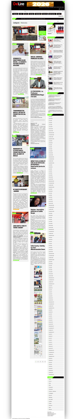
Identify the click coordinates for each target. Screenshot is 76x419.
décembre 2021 (51, 229)
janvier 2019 (51, 299)
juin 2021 (50, 241)
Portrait (14, 213)
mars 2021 (50, 247)
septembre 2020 (51, 259)
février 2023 (51, 201)
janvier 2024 (51, 179)
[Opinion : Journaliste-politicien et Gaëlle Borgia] (38, 201)
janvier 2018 (51, 324)
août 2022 (50, 213)
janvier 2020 (51, 275)
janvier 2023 (51, 203)
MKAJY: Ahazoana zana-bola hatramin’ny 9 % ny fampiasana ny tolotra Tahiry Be (55, 83)
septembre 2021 (51, 235)
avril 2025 (50, 148)
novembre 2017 (51, 328)
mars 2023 (50, 199)
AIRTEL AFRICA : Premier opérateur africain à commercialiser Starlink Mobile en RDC (55, 40)
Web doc (50, 409)
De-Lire (50, 381)
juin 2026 (50, 120)
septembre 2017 (51, 332)
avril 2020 (50, 269)
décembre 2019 (51, 277)
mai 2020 (50, 267)
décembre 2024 (51, 156)
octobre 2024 (51, 160)
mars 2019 (50, 295)
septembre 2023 (51, 187)
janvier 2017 (51, 348)
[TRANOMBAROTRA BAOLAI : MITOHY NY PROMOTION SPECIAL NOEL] (20, 102)
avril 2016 (50, 366)
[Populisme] (51, 28)
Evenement (51, 387)
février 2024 (51, 177)
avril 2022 (50, 221)
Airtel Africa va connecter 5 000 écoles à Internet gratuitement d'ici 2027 (57, 67)
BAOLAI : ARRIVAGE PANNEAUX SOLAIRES (37, 58)
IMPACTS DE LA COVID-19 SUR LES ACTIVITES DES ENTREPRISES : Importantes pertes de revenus (38, 164)
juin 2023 (50, 193)
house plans (49, 411)
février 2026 (51, 128)
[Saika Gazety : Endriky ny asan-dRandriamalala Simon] (38, 237)
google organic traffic (50, 412)
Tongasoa (40, 7)
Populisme (50, 33)
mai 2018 (50, 316)
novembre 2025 (51, 134)
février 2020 (51, 273)
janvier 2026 (51, 130)
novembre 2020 (51, 255)
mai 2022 (50, 219)
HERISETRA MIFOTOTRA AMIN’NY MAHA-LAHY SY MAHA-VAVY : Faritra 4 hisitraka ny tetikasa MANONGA (55, 57)
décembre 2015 (51, 374)
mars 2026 (50, 126)
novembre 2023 (51, 183)
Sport (50, 407)
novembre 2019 (51, 279)
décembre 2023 (51, 181)
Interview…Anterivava (52, 391)
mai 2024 (50, 171)
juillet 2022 (50, 215)
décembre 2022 (51, 205)
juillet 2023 (50, 191)
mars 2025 (50, 150)
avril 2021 (50, 245)
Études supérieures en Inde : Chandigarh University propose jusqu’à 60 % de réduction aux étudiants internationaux (37, 18)
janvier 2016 (51, 372)
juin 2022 (50, 217)
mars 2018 (50, 320)
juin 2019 (50, 289)
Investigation (59, 7)
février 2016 (51, 370)
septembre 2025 (51, 138)
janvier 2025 (51, 154)
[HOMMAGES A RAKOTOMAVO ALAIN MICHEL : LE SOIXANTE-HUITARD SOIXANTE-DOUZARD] (20, 49)
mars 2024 (50, 175)
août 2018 (50, 310)
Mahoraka (14, 44)
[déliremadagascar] (18, 4)
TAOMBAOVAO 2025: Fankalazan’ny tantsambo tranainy (54, 96)
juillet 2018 (50, 312)
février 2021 (51, 249)
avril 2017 (50, 342)
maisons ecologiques (50, 414)
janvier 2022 (51, 227)
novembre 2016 (51, 352)
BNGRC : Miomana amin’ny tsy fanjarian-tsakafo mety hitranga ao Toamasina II (57, 78)
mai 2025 (50, 146)
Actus (43, 7)
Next (36, 26)
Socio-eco (55, 7)
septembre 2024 (51, 162)
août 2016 (50, 358)
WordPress (28, 418)
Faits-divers (51, 389)
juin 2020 (50, 265)
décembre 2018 (51, 301)
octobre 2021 (51, 233)
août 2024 (50, 164)
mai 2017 (50, 340)
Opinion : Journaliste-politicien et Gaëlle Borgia (37, 211)
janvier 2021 (51, 251)
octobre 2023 (51, 185)
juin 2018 (50, 314)
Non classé (51, 399)
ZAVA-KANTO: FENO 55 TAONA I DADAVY (20, 227)
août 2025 (50, 140)
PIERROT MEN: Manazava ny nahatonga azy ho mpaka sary (57, 88)
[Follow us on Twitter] (60, 8)
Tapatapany (51, 7)
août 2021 (50, 237)
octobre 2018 (51, 305)
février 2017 (51, 346)
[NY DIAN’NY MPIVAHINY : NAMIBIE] (20, 181)
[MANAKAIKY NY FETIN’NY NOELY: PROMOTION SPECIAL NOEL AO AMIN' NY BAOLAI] (20, 140)
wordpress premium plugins (51, 413)
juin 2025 (50, 144)
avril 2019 (50, 293)
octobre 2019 (51, 281)
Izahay (63, 7)
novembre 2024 (51, 158)
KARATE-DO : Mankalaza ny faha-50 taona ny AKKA (55, 112)
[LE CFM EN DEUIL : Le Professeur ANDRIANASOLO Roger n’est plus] (42, 39)
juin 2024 (50, 168)
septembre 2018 (51, 308)
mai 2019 (50, 291)
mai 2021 (50, 243)
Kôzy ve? (50, 395)
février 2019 (51, 297)
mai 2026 (50, 122)
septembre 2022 (51, 211)
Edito (45, 7)
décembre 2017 (51, 326)
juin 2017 (50, 338)
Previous (35, 26)
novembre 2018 (51, 303)
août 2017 (50, 334)
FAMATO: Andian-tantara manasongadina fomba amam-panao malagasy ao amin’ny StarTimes (55, 62)
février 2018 (51, 322)
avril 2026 (50, 124)
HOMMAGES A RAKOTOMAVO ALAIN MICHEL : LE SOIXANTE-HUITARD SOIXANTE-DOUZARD (20, 62)
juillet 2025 (50, 142)
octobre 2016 (51, 354)
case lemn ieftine (50, 415)
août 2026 (50, 116)
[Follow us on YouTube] (61, 8)
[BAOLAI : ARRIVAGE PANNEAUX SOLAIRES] (38, 48)
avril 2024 (50, 173)
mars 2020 (50, 271)
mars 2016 (50, 368)
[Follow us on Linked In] (63, 8)
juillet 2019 (50, 287)
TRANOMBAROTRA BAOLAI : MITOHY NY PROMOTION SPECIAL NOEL (19, 113)
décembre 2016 (51, 350)
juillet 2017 (50, 336)
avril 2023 (50, 197)
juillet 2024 (50, 166)
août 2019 (50, 285)
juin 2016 (50, 362)
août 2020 (50, 261)
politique (48, 7)
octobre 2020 (51, 257)
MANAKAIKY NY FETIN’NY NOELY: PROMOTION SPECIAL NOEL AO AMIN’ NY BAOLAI (19, 152)
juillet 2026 (50, 118)
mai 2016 (50, 364)
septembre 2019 (51, 283)
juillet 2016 (50, 360)
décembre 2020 (51, 253)
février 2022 (51, 225)
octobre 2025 (51, 136)
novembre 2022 (51, 207)
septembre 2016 (51, 356)
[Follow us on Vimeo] (59, 8)
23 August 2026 (60, 16)
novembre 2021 (51, 231)
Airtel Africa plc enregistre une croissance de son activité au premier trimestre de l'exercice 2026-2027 (55, 51)
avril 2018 (50, 318)
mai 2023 (50, 195)
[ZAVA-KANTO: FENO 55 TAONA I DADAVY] (20, 217)
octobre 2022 (51, 209)
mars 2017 (50, 344)
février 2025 (51, 152)
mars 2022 (50, 223)
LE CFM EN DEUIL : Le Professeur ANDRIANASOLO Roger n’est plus (27, 35)
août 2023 (50, 189)
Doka (50, 383)
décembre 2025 (51, 132)
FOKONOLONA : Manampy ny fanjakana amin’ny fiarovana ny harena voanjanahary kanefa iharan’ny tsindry (55, 107)
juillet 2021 (50, 239)
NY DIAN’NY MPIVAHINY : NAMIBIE (20, 190)
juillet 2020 (50, 263)
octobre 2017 (51, 330)
